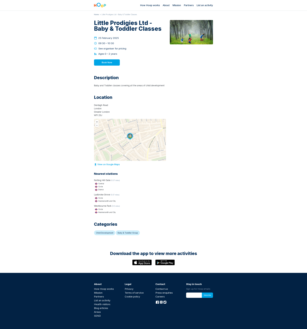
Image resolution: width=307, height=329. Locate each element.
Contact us (161, 289)
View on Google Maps (108, 164)
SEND (97, 315)
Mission (176, 5)
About (166, 5)
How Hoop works (150, 5)
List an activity (205, 5)
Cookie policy (132, 296)
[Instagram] (161, 302)
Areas (97, 312)
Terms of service (134, 292)
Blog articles (101, 308)
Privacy (129, 289)
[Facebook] (157, 302)
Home (96, 14)
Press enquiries (164, 292)
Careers (160, 296)
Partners (189, 5)
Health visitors (102, 304)
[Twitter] (165, 302)
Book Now (107, 62)
